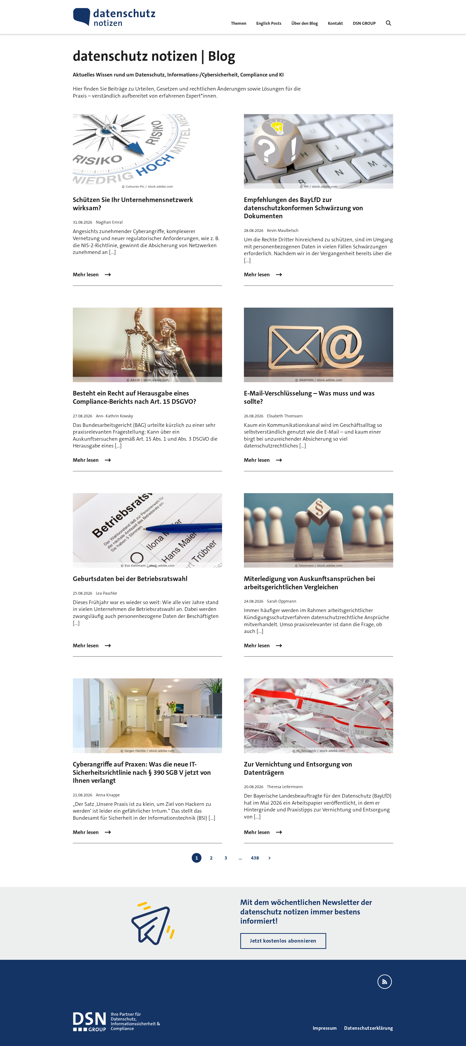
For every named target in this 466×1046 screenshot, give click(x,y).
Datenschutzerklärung (368, 1028)
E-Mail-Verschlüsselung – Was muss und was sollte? (309, 397)
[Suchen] (388, 23)
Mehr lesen (86, 274)
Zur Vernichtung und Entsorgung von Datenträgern (298, 768)
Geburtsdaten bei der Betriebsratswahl (130, 578)
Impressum (325, 1028)
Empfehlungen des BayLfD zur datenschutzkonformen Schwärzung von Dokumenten (303, 207)
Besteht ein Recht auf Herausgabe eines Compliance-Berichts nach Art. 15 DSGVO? (134, 397)
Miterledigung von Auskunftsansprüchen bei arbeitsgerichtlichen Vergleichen (309, 582)
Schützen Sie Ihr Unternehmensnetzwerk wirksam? (133, 203)
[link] (269, 22)
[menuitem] (364, 22)
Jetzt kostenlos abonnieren (283, 940)
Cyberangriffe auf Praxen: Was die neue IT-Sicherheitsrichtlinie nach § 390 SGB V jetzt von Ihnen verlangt (142, 772)
